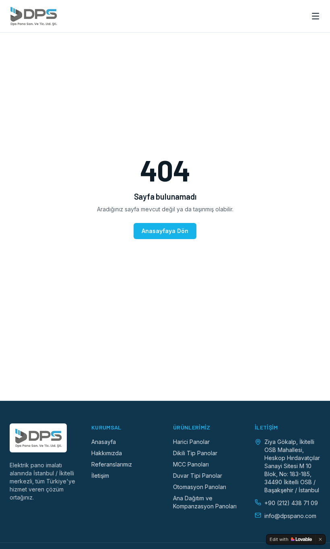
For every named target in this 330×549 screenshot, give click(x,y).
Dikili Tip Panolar (195, 453)
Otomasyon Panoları (199, 486)
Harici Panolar (191, 441)
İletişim (100, 475)
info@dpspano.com (290, 515)
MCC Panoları (191, 464)
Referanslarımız (111, 464)
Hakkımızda (106, 453)
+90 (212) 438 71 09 (291, 502)
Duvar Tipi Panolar (197, 475)
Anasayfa (103, 441)
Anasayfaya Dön (165, 230)
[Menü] (315, 16)
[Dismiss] (320, 539)
